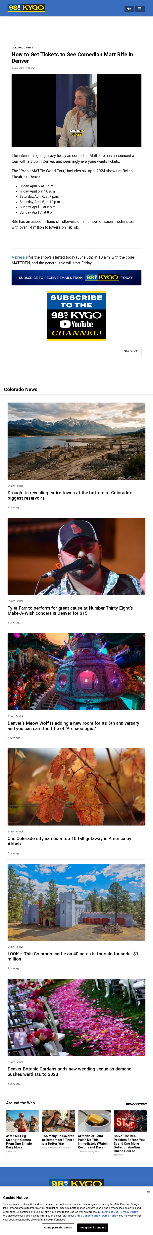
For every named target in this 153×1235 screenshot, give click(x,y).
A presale (19, 257)
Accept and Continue (92, 1227)
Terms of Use (110, 1211)
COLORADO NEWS (22, 47)
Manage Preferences (58, 1227)
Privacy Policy (129, 1211)
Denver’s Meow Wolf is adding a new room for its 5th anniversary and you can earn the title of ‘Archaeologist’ (73, 726)
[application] (77, 110)
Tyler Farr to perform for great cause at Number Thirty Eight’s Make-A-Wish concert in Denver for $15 (70, 610)
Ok (148, 1191)
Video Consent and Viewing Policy (96, 1215)
